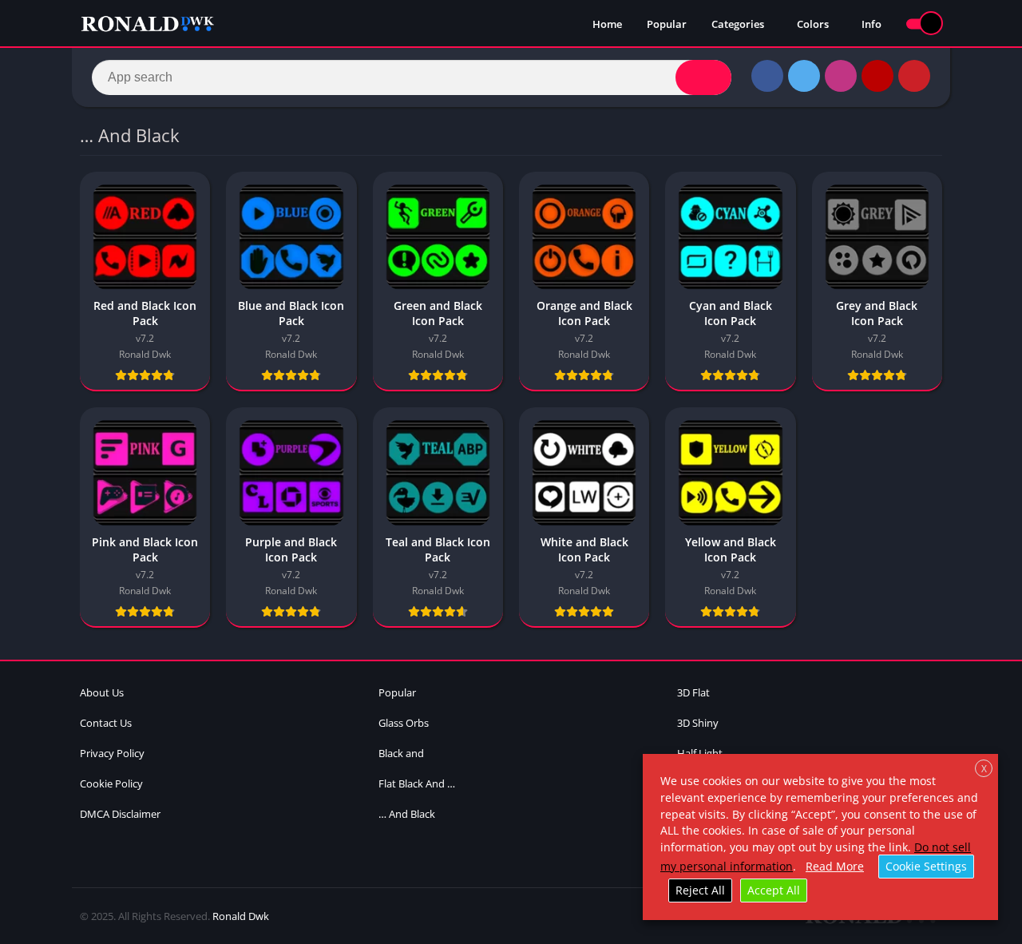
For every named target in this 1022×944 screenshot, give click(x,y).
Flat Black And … (416, 783)
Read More (835, 866)
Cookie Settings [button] (926, 866)
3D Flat (693, 692)
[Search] (703, 77)
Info (871, 24)
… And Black (406, 814)
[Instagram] (841, 76)
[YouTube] (877, 76)
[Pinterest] (914, 76)
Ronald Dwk (240, 916)
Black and (401, 753)
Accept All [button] (773, 890)
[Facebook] (767, 76)
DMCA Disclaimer (120, 814)
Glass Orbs (403, 723)
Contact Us (106, 723)
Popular (667, 24)
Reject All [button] (700, 890)
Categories (737, 24)
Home (607, 24)
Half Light (700, 753)
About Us (102, 692)
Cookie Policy (111, 783)
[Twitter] (804, 76)
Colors (813, 24)
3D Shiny (698, 723)
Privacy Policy (112, 753)
